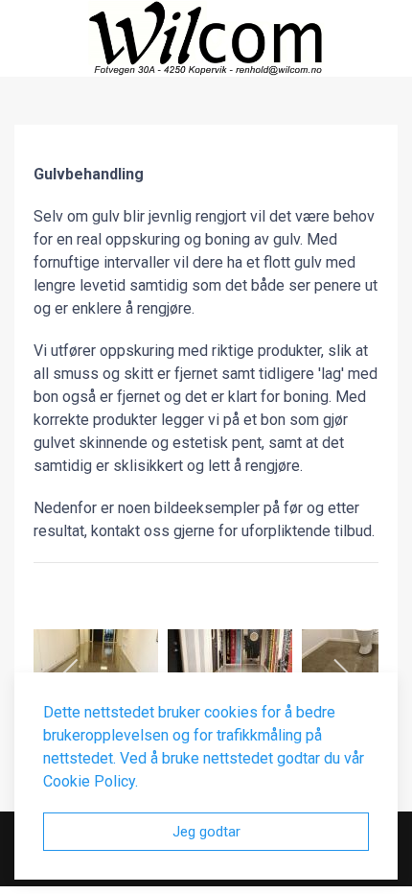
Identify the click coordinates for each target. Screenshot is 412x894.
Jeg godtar (206, 831)
